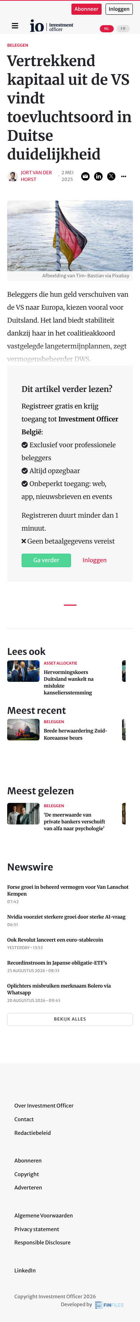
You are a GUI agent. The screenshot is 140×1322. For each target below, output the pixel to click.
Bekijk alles (70, 1019)
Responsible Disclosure (42, 1242)
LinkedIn (25, 1270)
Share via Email (85, 176)
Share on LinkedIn (98, 176)
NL (106, 29)
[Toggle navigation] (15, 26)
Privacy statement (36, 1229)
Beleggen (17, 45)
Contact (24, 1119)
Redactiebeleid (32, 1133)
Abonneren (28, 1160)
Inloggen (119, 9)
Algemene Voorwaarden (43, 1215)
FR (123, 29)
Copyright (26, 1174)
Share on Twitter (111, 176)
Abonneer (86, 9)
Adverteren (28, 1187)
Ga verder (46, 560)
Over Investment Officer (44, 1106)
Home (31, 22)
